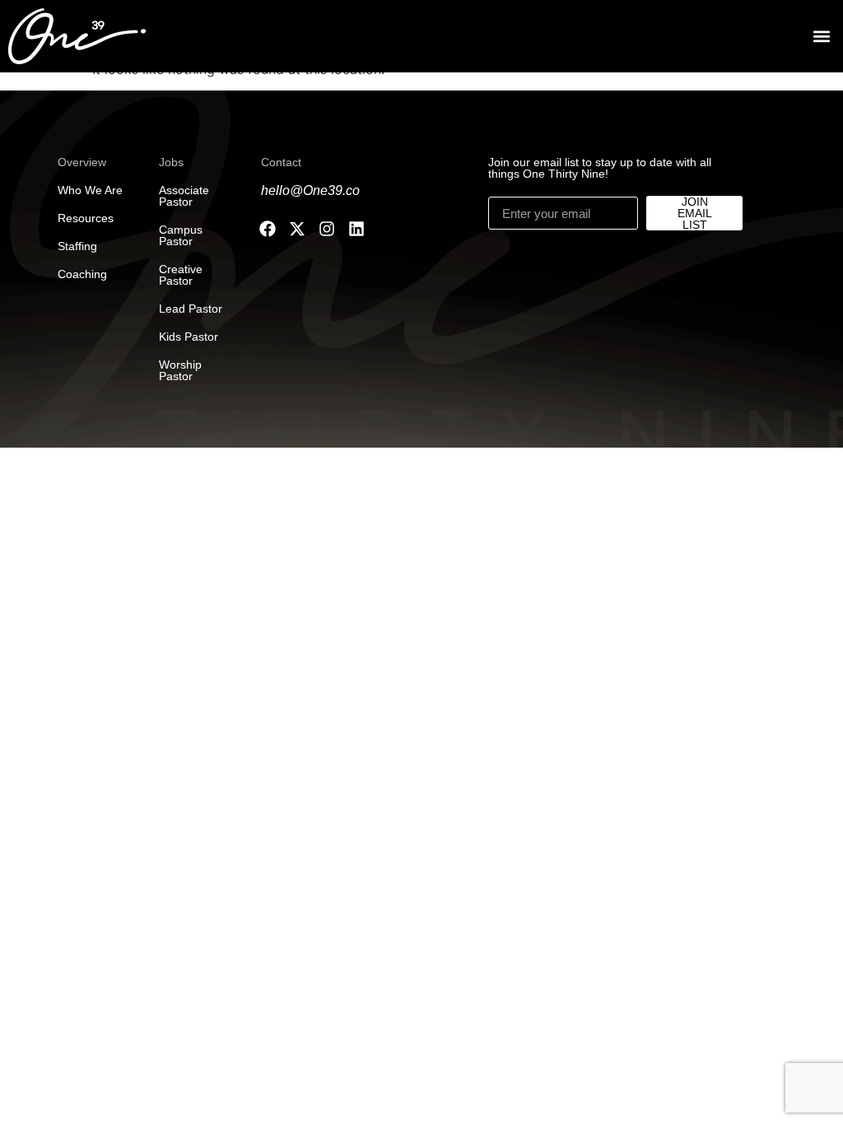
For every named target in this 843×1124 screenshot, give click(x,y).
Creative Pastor (181, 274)
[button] (821, 36)
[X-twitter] (297, 229)
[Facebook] (267, 229)
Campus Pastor (181, 235)
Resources (86, 218)
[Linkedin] (356, 229)
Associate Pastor (184, 195)
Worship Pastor (180, 370)
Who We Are (90, 190)
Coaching (82, 274)
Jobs (171, 162)
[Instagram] (327, 229)
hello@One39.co (310, 190)
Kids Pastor (188, 336)
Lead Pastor (190, 308)
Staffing (77, 246)
